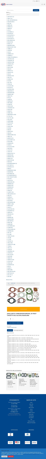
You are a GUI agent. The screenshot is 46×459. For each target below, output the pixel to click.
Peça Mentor (31, 417)
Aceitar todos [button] (11, 456)
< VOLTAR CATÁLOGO (23, 309)
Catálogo (31, 405)
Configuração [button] (4, 456)
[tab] (10, 330)
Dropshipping (31, 415)
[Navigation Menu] (44, 4)
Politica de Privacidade (31, 422)
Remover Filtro (9, 279)
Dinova (31, 409)
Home (31, 402)
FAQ (31, 419)
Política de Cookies (31, 421)
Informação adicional (18, 330)
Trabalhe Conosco (31, 412)
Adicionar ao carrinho (15, 323)
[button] (38, 288)
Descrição (10, 330)
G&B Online (31, 414)
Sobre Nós (31, 404)
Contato (31, 410)
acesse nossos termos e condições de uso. (31, 454)
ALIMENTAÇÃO (13, 283)
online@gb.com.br (14, 411)
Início (8, 283)
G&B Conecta (31, 407)
